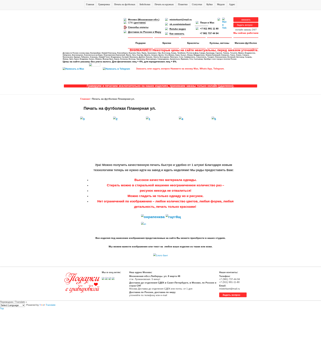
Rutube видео (178, 29)
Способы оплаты (138, 27)
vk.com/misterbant (180, 24)
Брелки (167, 43)
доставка (139, 22)
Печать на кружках (164, 4)
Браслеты (193, 43)
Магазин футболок (246, 43)
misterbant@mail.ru (181, 19)
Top (2, 308)
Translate (51, 305)
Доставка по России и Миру (144, 32)
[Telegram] (224, 23)
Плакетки (183, 4)
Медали (221, 4)
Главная (90, 4)
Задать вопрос (245, 25)
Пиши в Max (207, 22)
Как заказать (177, 33)
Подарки (140, 43)
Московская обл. (148, 19)
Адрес (232, 4)
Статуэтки (197, 4)
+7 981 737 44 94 (209, 33)
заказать (245, 19)
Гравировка (104, 4)
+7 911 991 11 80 (209, 28)
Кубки (209, 4)
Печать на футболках (124, 4)
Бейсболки (145, 4)
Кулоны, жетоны (219, 43)
